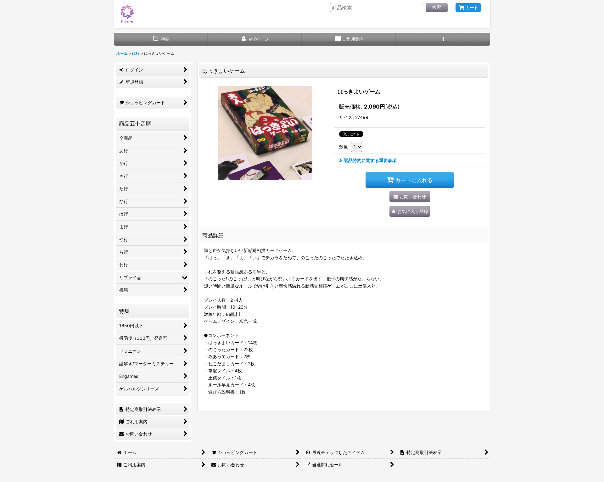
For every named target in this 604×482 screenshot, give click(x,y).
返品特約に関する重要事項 (370, 160)
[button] (443, 39)
